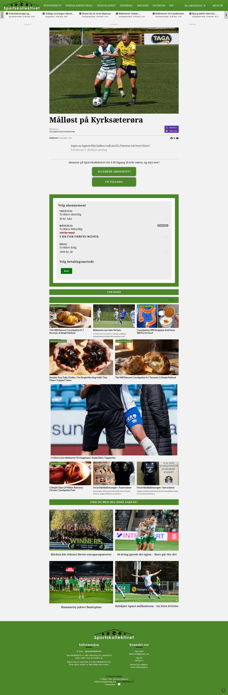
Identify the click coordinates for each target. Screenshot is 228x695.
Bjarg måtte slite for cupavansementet (203, 13)
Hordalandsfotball (79, 5)
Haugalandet (106, 5)
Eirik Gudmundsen (139, 667)
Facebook (159, 5)
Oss (171, 5)
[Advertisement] (27, 65)
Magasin (143, 5)
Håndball (126, 5)
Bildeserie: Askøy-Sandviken (128, 13)
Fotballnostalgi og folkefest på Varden (19, 13)
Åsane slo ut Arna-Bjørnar (96, 13)
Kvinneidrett (52, 5)
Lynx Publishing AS (125, 681)
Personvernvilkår (114, 676)
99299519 (173, 127)
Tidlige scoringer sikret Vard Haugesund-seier (58, 13)
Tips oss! (173, 131)
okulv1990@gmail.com (139, 654)
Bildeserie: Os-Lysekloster (169, 13)
